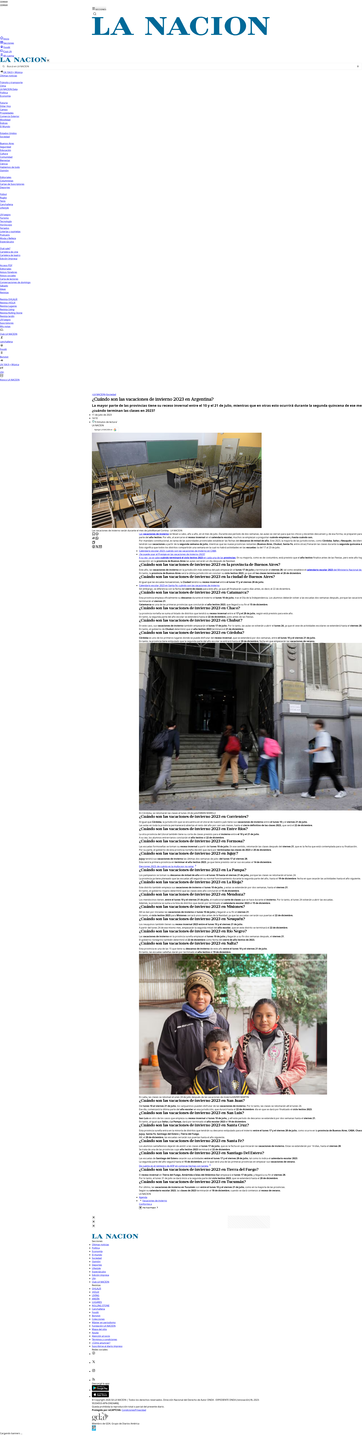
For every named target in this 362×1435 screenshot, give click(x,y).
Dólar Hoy (5, 106)
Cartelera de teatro (10, 255)
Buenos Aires (7, 143)
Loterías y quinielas (10, 231)
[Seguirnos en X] (93, 1362)
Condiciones (128, 1410)
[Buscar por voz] (358, 66)
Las (154, 533)
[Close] (93, 1217)
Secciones (8, 43)
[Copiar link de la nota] (93, 542)
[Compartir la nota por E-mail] (100, 547)
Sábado (4, 285)
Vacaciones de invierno (154, 1200)
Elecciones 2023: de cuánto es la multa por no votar (166, 866)
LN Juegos (5, 214)
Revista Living (7, 309)
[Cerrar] (48, 61)
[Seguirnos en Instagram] (93, 1371)
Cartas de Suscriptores (12, 184)
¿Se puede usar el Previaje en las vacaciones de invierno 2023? (172, 554)
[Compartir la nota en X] (97, 547)
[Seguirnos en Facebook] (93, 1353)
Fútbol (3, 194)
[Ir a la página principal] (181, 34)
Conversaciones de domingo (15, 282)
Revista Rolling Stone (11, 312)
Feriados (4, 228)
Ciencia (4, 163)
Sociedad (110, 394)
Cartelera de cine (9, 251)
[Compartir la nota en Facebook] (93, 547)
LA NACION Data (9, 89)
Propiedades (7, 112)
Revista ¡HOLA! (7, 302)
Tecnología (6, 221)
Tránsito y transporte (11, 82)
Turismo (4, 218)
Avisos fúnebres (8, 272)
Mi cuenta (8, 55)
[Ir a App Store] (100, 1396)
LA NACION (98, 394)
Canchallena (6, 204)
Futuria (4, 102)
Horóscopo (6, 224)
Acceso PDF (6, 265)
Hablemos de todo (10, 167)
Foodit (6, 47)
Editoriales (5, 177)
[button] (181, 219)
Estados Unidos (8, 133)
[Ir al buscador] (95, 14)
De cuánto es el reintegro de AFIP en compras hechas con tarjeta (173, 1165)
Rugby (3, 197)
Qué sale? (5, 248)
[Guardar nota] (93, 534)
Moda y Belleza (8, 238)
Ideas (3, 289)
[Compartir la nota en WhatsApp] (97, 538)
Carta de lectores (9, 279)
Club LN (7, 51)
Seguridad (5, 146)
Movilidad (5, 119)
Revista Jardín (7, 316)
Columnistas (6, 180)
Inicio (6, 38)
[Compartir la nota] (93, 538)
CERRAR (4, 2)
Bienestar (5, 160)
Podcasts (5, 234)
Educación (5, 150)
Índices (4, 123)
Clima (3, 85)
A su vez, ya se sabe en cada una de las (187, 557)
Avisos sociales (8, 275)
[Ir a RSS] (93, 1380)
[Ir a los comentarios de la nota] (97, 534)
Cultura (4, 153)
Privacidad (140, 1410)
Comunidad (6, 157)
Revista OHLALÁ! (8, 299)
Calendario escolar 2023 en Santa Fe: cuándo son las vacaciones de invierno (179, 585)
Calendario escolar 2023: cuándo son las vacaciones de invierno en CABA (177, 550)
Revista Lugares (8, 306)
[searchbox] (180, 66)
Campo (4, 109)
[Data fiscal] (94, 1429)
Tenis (3, 201)
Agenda (143, 1197)
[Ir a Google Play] (100, 1390)
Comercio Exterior (9, 116)
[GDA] (100, 1420)
